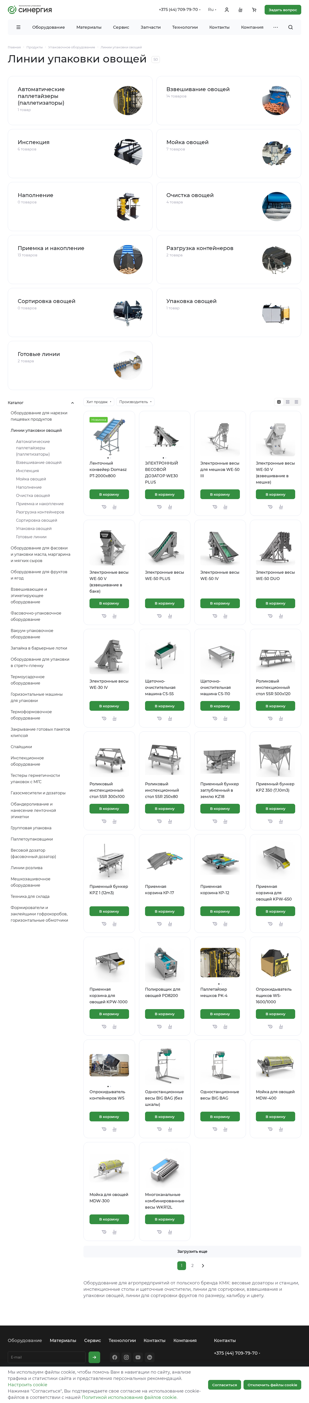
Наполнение (35, 195)
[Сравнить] (114, 507)
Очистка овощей (190, 195)
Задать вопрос (283, 10)
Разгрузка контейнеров (200, 248)
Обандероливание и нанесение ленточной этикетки (33, 810)
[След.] (203, 1265)
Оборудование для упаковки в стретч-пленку (40, 662)
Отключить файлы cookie (272, 1385)
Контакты (155, 1340)
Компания (185, 1340)
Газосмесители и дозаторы (38, 793)
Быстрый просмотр (111, 444)
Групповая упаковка (31, 828)
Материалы (63, 1340)
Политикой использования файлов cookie (129, 1397)
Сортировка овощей (46, 301)
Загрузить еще (192, 1251)
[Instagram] (126, 1357)
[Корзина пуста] (254, 10)
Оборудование (25, 1340)
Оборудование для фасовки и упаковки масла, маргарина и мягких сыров (40, 554)
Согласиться (224, 1385)
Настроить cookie (27, 1384)
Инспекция (33, 142)
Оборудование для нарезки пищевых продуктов (39, 416)
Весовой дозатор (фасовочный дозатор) (33, 853)
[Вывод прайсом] (296, 402)
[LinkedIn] (149, 1357)
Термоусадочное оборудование (28, 680)
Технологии (122, 1340)
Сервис (92, 1340)
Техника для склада (30, 896)
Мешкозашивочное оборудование (30, 882)
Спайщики (21, 747)
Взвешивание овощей (198, 89)
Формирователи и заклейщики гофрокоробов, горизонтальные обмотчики (39, 914)
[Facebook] (115, 1357)
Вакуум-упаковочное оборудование (32, 633)
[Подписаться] (94, 1357)
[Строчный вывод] (287, 402)
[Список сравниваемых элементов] (240, 10)
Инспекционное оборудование (27, 761)
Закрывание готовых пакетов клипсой (40, 732)
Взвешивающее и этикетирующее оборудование (29, 595)
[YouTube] (138, 1357)
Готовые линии (39, 354)
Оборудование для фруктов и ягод (39, 575)
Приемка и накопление (51, 248)
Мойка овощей (187, 142)
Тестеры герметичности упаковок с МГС (35, 778)
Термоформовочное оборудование (31, 715)
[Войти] (227, 10)
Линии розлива (26, 868)
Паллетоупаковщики (32, 839)
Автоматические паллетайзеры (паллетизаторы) (41, 96)
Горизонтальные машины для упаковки (37, 697)
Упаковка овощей (191, 301)
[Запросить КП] (104, 507)
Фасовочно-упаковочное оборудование (36, 616)
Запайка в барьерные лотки (39, 648)
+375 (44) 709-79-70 (178, 9)
